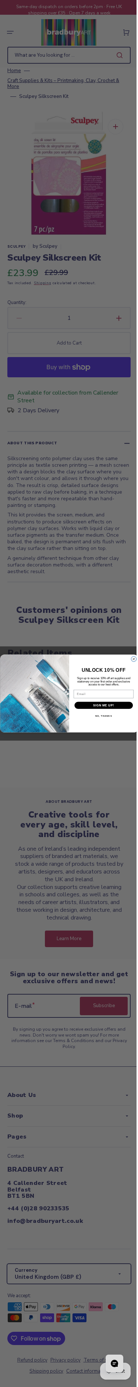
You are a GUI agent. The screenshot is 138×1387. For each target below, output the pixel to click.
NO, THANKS (100, 716)
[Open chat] (109, 1363)
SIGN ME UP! (101, 705)
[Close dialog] (130, 658)
